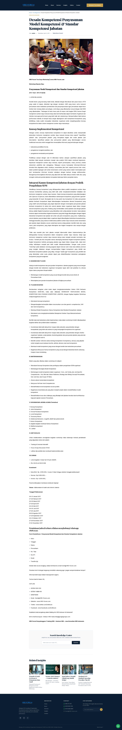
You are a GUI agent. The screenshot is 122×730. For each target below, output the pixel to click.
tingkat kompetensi (52, 213)
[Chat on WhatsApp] (118, 726)
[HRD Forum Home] (29, 5)
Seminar (58, 621)
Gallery (72, 5)
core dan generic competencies (70, 304)
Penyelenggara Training (44, 621)
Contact (78, 5)
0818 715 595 (68, 703)
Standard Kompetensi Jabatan (72, 310)
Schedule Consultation (95, 5)
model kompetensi (39, 265)
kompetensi (40, 225)
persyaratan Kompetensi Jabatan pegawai (61, 265)
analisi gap (64, 251)
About (52, 5)
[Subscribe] (101, 709)
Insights (65, 5)
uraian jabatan (77, 137)
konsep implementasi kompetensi (50, 132)
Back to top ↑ (100, 727)
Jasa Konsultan (70, 621)
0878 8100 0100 (69, 706)
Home (46, 5)
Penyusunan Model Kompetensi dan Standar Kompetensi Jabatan (62, 534)
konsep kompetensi (44, 235)
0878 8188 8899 (69, 708)
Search (75, 642)
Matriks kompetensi (37, 426)
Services (58, 5)
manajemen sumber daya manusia (53, 135)
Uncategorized (36, 12)
